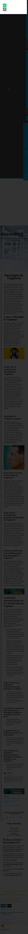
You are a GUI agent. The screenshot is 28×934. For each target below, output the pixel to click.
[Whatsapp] (4, 5)
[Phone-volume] (4, 9)
